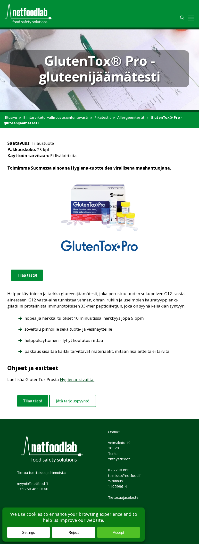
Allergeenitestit (130, 117)
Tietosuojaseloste (123, 497)
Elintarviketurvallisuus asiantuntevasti (55, 117)
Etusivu (11, 117)
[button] (182, 17)
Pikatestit (102, 117)
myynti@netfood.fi (32, 483)
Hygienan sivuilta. (77, 379)
